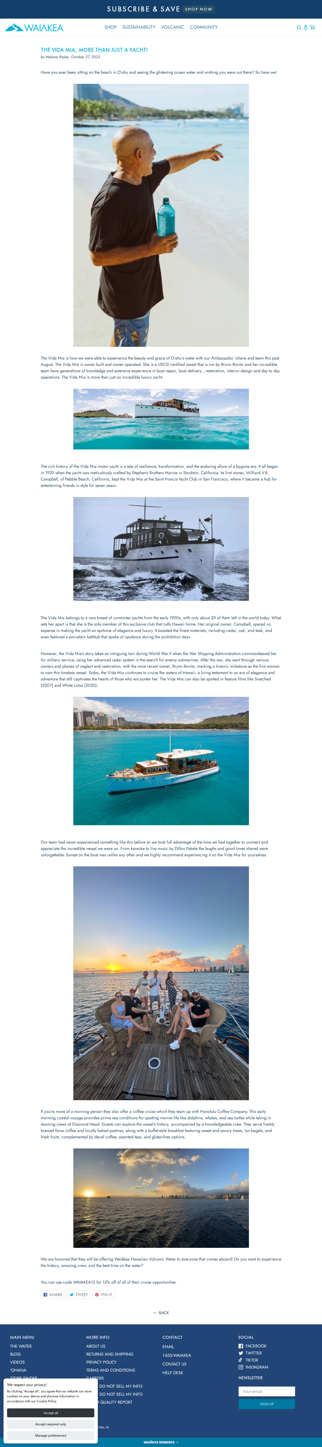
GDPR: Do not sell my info (114, 1394)
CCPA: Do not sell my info (114, 1386)
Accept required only (50, 1424)
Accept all (51, 1413)
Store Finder (23, 1378)
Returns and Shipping (109, 1354)
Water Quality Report (109, 1402)
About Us (95, 1346)
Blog (15, 1354)
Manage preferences (50, 1435)
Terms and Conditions (110, 1370)
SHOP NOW (199, 9)
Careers (95, 1378)
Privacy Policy (101, 1362)
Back (164, 1313)
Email (168, 1347)
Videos (17, 1362)
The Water (21, 1346)
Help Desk (172, 1373)
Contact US (174, 1364)
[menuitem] (44, 1348)
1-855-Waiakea (176, 1355)
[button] (161, 1442)
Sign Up (267, 1404)
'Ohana (18, 1370)
